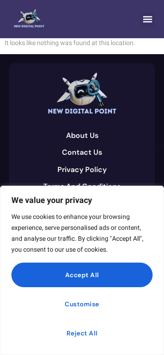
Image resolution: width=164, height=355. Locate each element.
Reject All (82, 333)
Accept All (82, 275)
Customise (82, 304)
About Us (82, 135)
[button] (147, 19)
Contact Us (82, 152)
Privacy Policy (82, 169)
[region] (82, 270)
